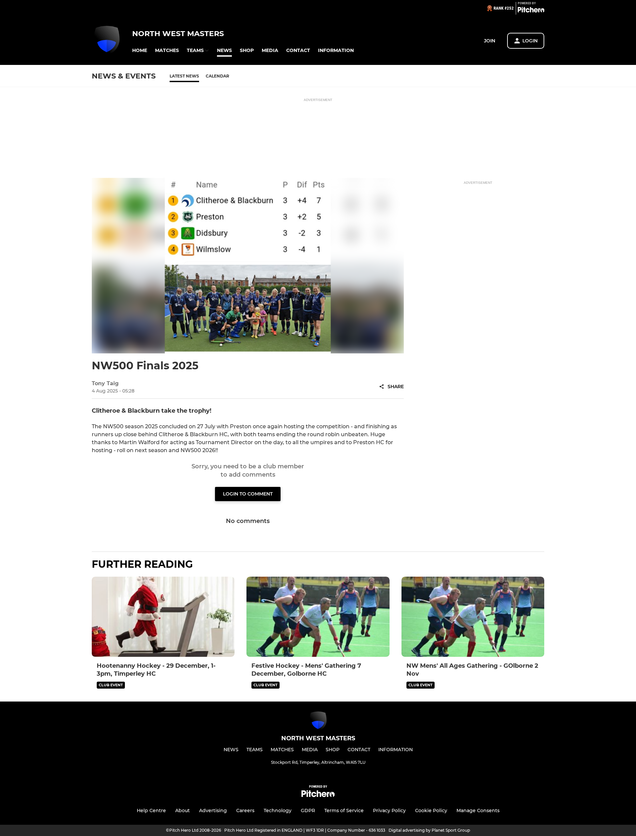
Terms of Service (344, 810)
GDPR (308, 810)
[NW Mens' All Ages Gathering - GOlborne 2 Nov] (472, 617)
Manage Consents (478, 810)
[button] (139, 50)
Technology (278, 810)
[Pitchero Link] (531, 11)
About (182, 810)
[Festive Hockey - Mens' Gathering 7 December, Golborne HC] (317, 617)
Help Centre (151, 810)
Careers (245, 810)
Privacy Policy (389, 810)
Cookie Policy (431, 810)
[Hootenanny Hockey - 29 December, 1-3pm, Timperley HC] (163, 617)
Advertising (213, 810)
